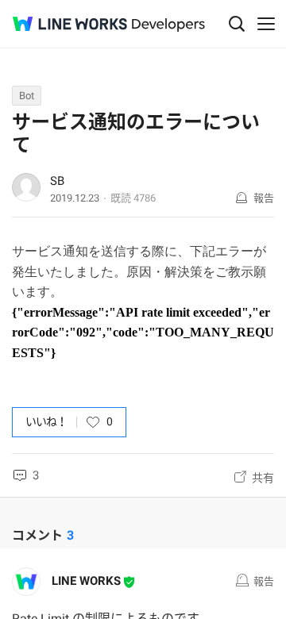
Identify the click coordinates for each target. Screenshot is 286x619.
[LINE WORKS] (70, 24)
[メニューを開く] (266, 24)
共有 (263, 477)
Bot (26, 96)
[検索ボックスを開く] (237, 24)
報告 (263, 198)
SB (57, 181)
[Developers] (168, 25)
